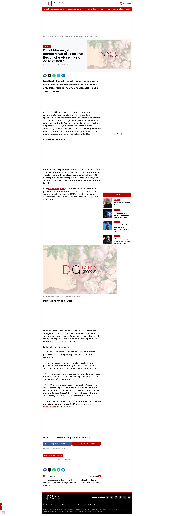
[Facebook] (45, 75)
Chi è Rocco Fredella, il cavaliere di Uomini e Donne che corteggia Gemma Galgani (59, 482)
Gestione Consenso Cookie (96, 505)
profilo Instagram (56, 188)
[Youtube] (129, 497)
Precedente (50, 476)
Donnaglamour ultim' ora (53, 455)
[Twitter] (49, 75)
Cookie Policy (82, 505)
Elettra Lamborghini (82, 131)
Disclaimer (63, 505)
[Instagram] (116, 497)
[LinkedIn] (63, 75)
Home (44, 36)
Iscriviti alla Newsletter (86, 444)
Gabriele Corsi (49, 407)
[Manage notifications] (3, 512)
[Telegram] (58, 75)
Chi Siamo (46, 505)
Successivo (94, 476)
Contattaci (54, 505)
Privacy (1, 507)
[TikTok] (124, 497)
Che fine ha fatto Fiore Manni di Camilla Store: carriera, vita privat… (121, 215)
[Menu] (45, 3)
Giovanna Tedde (48, 65)
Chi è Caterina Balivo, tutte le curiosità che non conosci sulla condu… (122, 241)
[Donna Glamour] (56, 3)
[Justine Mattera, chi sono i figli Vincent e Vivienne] (107, 203)
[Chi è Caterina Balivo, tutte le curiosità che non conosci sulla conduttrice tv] (107, 239)
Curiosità (50, 36)
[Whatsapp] (54, 75)
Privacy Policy (72, 505)
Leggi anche (117, 194)
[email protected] (79, 509)
